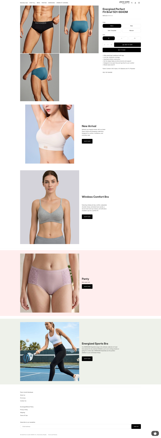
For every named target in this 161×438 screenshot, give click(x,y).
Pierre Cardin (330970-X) (30, 434)
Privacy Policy (24, 409)
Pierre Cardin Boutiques (26, 392)
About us (22, 395)
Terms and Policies (52, 434)
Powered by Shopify (41, 434)
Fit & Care (22, 398)
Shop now (87, 141)
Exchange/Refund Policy (27, 406)
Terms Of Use (24, 415)
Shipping (22, 412)
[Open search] (132, 3)
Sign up (136, 426)
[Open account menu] (135, 3)
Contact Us (23, 401)
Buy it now (121, 50)
